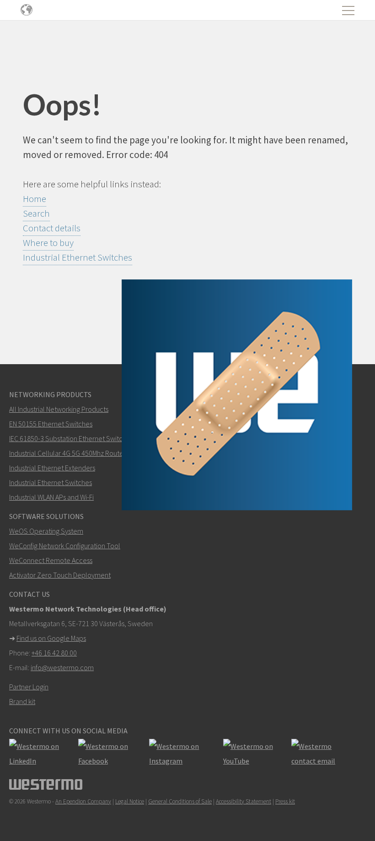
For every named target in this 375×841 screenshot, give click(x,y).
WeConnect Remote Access (50, 560)
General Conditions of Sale (180, 801)
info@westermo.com (62, 667)
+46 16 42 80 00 (54, 652)
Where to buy (48, 242)
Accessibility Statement (243, 801)
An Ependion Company (83, 801)
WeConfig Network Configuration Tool (64, 545)
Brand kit (22, 701)
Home (34, 198)
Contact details (51, 228)
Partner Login (28, 686)
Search (36, 213)
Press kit (285, 801)
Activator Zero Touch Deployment (60, 574)
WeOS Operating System (46, 530)
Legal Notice (129, 801)
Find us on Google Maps (51, 638)
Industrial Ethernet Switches (77, 257)
